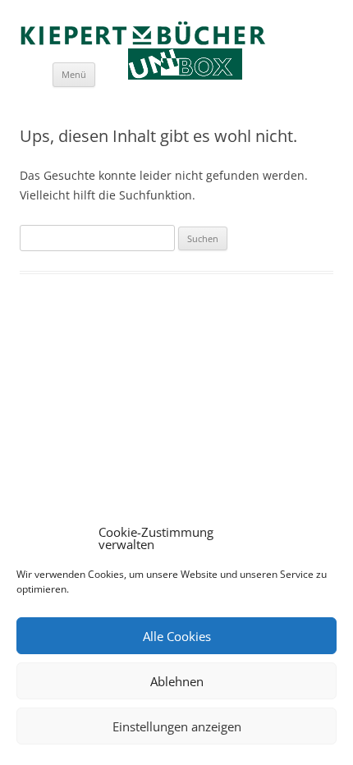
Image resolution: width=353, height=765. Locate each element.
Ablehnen (177, 681)
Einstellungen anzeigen (176, 726)
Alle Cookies (177, 636)
